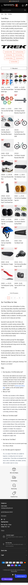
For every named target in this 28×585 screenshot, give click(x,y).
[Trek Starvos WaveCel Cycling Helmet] (20, 211)
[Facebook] (2, 519)
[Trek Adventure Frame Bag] (20, 166)
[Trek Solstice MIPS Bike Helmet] (20, 79)
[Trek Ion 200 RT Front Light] (20, 275)
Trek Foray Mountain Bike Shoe (7, 178)
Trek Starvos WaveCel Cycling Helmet (19, 223)
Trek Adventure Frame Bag (19, 178)
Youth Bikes (9, 311)
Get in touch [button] (3, 515)
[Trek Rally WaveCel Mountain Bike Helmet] (7, 121)
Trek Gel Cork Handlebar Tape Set (20, 199)
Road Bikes (16, 308)
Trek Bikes (10, 14)
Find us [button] (2, 530)
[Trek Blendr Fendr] (20, 232)
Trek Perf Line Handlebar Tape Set (7, 223)
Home (2, 14)
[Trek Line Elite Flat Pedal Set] (7, 100)
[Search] (25, 10)
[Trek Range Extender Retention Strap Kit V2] (20, 100)
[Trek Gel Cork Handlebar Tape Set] (20, 188)
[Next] (22, 298)
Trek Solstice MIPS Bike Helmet (20, 90)
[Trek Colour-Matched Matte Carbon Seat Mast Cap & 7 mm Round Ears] (7, 188)
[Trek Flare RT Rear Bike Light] (7, 145)
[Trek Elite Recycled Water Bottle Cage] (7, 79)
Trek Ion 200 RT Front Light (19, 286)
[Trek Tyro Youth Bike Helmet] (7, 232)
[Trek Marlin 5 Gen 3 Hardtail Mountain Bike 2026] (20, 121)
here (20, 355)
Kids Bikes (3, 311)
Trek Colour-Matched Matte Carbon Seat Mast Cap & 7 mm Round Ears (7, 200)
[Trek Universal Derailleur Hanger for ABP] (20, 254)
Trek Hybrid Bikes (9, 58)
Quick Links (4, 550)
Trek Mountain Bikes (19, 51)
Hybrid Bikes (22, 308)
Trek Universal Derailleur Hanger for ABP (20, 265)
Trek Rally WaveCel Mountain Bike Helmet (6, 133)
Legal (2, 555)
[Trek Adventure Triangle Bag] (7, 254)
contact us (17, 353)
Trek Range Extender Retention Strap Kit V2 (19, 112)
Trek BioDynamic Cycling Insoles (7, 286)
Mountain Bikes (9, 308)
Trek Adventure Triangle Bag (7, 265)
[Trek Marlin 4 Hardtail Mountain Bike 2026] (20, 145)
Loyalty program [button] (21, 576)
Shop (5, 14)
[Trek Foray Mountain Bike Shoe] (7, 166)
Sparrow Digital (14, 571)
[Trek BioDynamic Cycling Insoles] (7, 275)
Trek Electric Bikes (8, 51)
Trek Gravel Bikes (18, 55)
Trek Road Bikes (9, 55)
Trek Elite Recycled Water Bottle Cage (7, 90)
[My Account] (22, 5)
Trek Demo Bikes (14, 61)
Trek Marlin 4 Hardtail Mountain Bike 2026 (19, 156)
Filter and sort (15, 68)
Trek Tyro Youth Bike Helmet (6, 244)
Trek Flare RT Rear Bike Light (7, 156)
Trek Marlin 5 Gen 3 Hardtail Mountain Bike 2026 (19, 134)
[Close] (0, 583)
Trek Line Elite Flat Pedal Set (7, 112)
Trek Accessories (19, 58)
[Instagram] (5, 519)
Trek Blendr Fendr (18, 243)
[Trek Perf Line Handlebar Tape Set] (7, 211)
